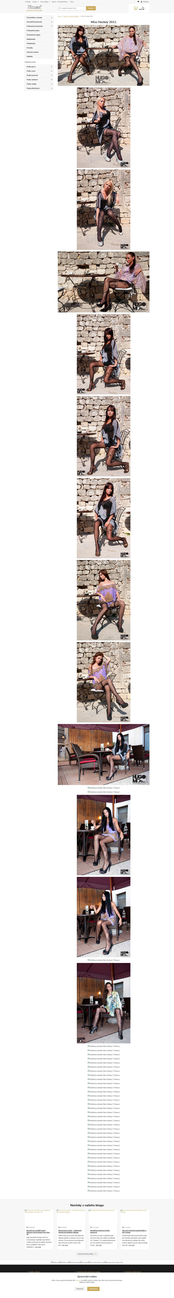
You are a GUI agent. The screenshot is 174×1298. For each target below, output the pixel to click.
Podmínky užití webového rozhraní (88, 1272)
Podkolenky (31, 44)
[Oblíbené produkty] (138, 2)
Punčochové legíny (33, 35)
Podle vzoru (31, 71)
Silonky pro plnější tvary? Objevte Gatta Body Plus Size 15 (38, 1232)
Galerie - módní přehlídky (59, 2)
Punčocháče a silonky (34, 18)
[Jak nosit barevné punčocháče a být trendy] (135, 1216)
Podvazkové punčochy (35, 26)
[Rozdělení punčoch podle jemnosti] (103, 1216)
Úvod (59, 16)
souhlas (77, 1280)
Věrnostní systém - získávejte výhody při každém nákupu (70, 1231)
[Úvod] (40, 8)
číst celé (38, 1247)
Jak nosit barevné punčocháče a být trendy (134, 1231)
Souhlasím (93, 1289)
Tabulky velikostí (34, 1272)
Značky (35, 2)
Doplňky (30, 56)
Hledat (91, 8)
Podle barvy (31, 67)
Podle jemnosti (32, 75)
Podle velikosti (32, 80)
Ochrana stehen (32, 52)
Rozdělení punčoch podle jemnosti (100, 1231)
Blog (72, 2)
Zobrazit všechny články (85, 1254)
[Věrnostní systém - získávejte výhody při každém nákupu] (71, 1216)
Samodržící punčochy (34, 22)
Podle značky (31, 84)
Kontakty (28, 2)
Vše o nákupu (44, 2)
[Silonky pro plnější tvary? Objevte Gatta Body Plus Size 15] (39, 1216)
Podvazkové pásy (33, 31)
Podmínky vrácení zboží (133, 1272)
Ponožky (30, 48)
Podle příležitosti (33, 88)
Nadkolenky (31, 39)
